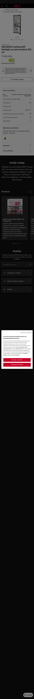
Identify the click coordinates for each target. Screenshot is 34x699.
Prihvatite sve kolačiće (17, 364)
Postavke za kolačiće (17, 359)
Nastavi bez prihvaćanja (26, 332)
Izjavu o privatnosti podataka (13, 355)
